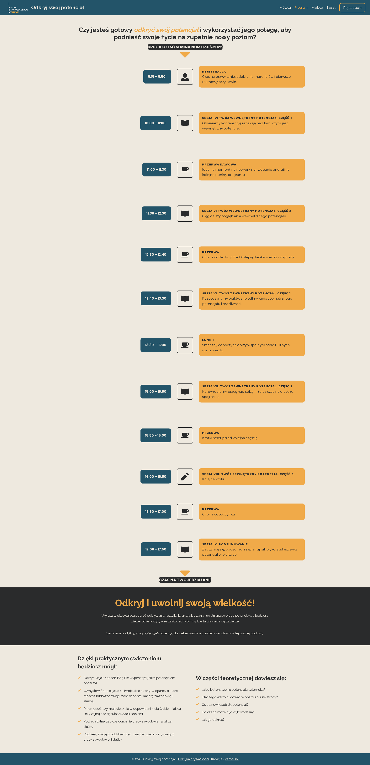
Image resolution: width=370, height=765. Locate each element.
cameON (232, 759)
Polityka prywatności (193, 759)
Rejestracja (352, 8)
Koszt (331, 7)
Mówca (285, 7)
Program (301, 7)
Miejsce (317, 7)
